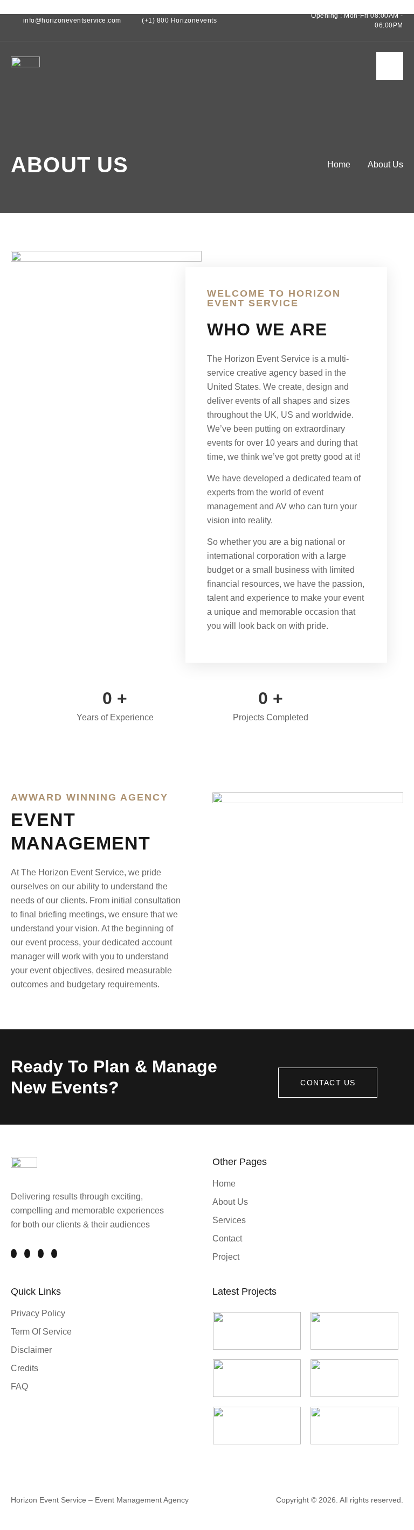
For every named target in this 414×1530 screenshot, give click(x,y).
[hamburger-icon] (389, 66)
